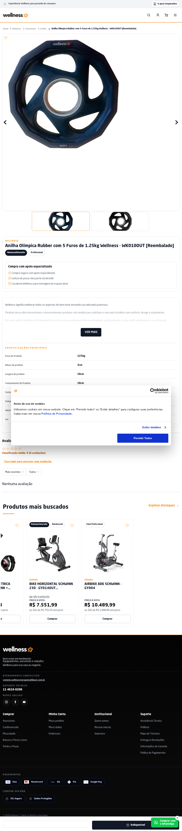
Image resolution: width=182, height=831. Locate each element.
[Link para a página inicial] (5, 29)
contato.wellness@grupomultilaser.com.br (24, 680)
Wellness (16, 28)
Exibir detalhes (151, 427)
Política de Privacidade (56, 413)
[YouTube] (24, 702)
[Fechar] (177, 818)
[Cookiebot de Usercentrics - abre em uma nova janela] (152, 390)
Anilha (43, 28)
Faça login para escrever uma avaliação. (28, 461)
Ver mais (91, 332)
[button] (13, 38)
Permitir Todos (143, 438)
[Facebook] (15, 702)
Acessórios (30, 28)
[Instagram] (6, 702)
